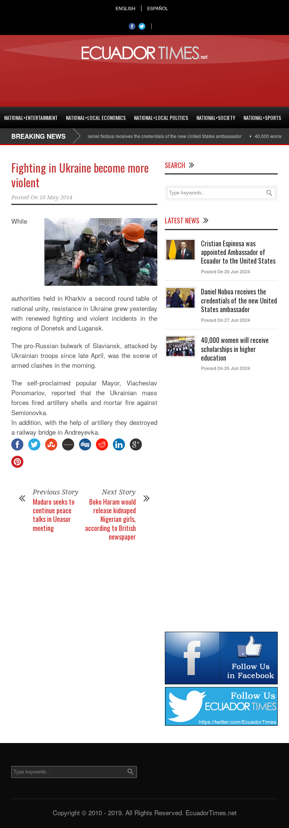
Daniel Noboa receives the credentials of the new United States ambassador (156, 136)
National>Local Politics (161, 117)
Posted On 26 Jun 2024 (225, 368)
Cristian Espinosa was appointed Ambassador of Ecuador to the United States (238, 252)
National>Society (215, 117)
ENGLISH (125, 8)
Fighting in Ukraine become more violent (80, 175)
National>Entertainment (31, 117)
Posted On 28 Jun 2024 (225, 271)
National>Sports (262, 117)
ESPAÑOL (157, 8)
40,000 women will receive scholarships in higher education (235, 348)
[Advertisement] (144, 82)
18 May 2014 (56, 197)
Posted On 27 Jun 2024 (225, 320)
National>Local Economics (96, 117)
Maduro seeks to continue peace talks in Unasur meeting (54, 515)
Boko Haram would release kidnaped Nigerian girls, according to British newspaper (110, 519)
